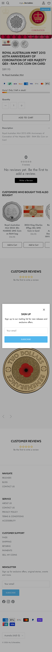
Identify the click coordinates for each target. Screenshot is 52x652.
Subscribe (26, 339)
